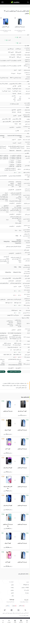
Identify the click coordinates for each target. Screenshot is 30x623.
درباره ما (27, 593)
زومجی (12, 590)
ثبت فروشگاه (26, 584)
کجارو (12, 593)
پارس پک (26, 599)
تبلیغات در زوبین (25, 587)
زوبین (12, 584)
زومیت (12, 587)
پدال (13, 595)
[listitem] (15, 409)
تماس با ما (26, 590)
